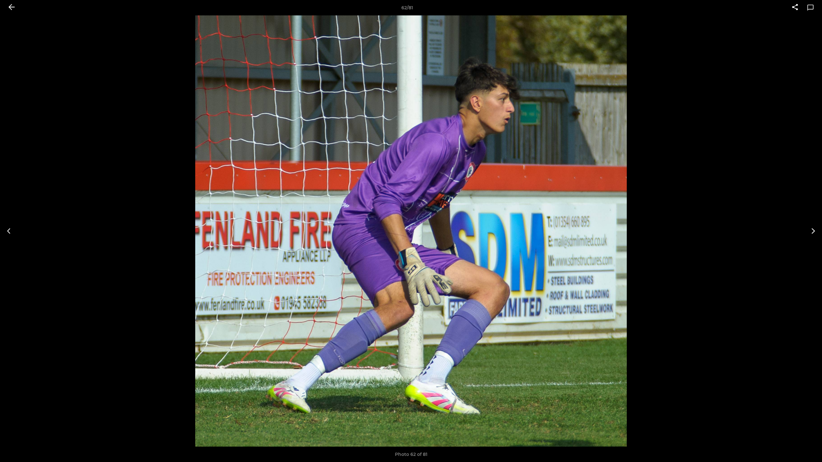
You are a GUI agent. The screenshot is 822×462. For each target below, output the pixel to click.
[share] (795, 7)
